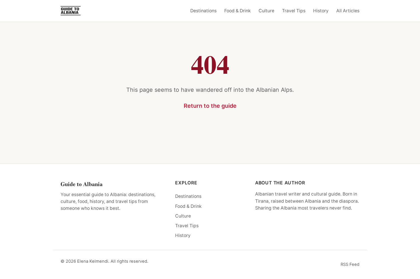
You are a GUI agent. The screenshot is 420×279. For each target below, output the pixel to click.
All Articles (347, 10)
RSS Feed (350, 264)
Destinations (203, 10)
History (321, 10)
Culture (266, 10)
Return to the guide (210, 105)
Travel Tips (293, 10)
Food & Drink (237, 10)
